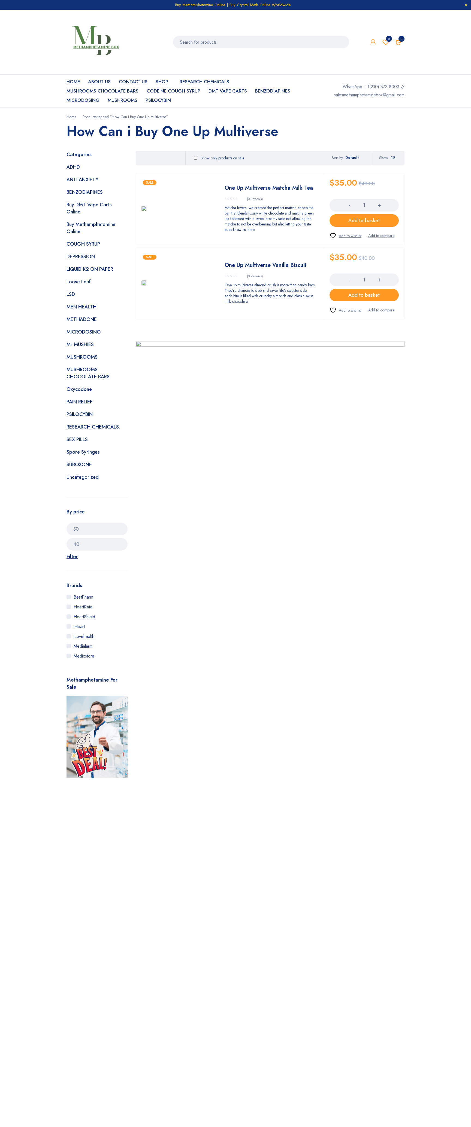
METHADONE (82, 319)
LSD (71, 294)
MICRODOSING (84, 331)
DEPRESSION (81, 256)
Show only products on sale (222, 158)
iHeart (79, 626)
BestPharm (83, 597)
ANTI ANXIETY (82, 179)
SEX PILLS (77, 439)
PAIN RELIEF (79, 401)
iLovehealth (84, 636)
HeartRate (83, 607)
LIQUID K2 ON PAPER (90, 269)
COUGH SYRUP (83, 244)
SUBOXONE (79, 464)
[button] (364, 220)
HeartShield (84, 617)
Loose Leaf (79, 281)
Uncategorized (83, 477)
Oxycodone (79, 389)
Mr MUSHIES (80, 344)
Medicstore (84, 656)
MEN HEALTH (81, 306)
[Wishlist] (345, 235)
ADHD (73, 167)
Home (71, 117)
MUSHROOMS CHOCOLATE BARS (88, 373)
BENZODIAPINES (85, 192)
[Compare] (381, 235)
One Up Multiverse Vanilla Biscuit (266, 265)
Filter (72, 556)
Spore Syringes (83, 452)
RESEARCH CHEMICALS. (93, 426)
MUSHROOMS (82, 357)
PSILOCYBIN (80, 414)
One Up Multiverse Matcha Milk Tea (269, 188)
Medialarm (83, 646)
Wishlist (389, 39)
